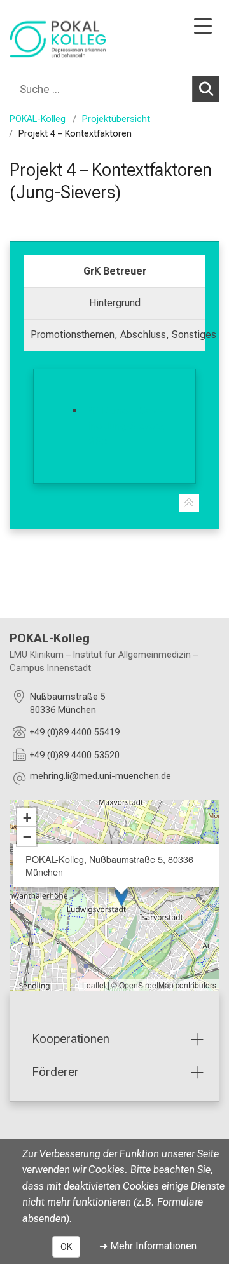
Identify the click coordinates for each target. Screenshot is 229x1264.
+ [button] (27, 817)
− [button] (27, 836)
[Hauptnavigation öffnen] (202, 27)
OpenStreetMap (146, 984)
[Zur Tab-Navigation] (189, 503)
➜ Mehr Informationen (148, 1246)
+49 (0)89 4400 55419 (75, 732)
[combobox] (114, 89)
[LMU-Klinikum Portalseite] (48, 39)
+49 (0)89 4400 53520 (75, 755)
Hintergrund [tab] (115, 303)
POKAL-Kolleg (38, 119)
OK (66, 1247)
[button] (100, 778)
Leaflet (94, 984)
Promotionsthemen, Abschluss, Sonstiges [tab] (118, 335)
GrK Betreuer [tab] (114, 271)
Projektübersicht (116, 119)
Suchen (206, 89)
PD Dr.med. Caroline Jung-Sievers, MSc (126, 426)
